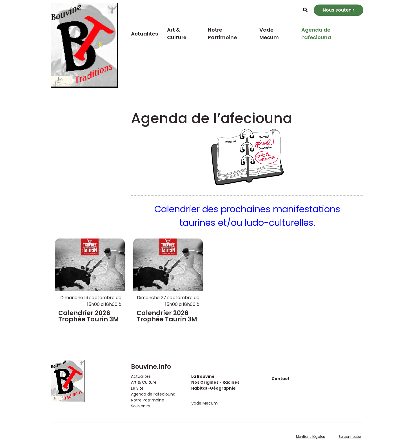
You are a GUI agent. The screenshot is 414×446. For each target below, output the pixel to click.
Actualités (144, 33)
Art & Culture (176, 33)
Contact (280, 378)
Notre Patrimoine (222, 33)
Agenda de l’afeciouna (316, 33)
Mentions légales (310, 436)
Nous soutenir (338, 10)
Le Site (137, 388)
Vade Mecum (269, 33)
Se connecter (350, 436)
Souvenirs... (141, 406)
